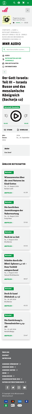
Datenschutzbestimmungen (13, 382)
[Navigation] (28, 3)
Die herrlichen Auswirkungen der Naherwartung (13, 210)
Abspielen (8, 193)
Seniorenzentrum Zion (11, 379)
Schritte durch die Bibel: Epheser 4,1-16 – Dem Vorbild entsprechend (15, 265)
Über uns (5, 352)
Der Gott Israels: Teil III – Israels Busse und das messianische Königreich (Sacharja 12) (14, 36)
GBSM (4, 373)
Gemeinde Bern (8, 367)
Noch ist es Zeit (11, 236)
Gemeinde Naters (9, 370)
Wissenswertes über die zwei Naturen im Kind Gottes (14, 180)
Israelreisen (7, 376)
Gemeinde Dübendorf (10, 364)
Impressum (6, 358)
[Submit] (4, 49)
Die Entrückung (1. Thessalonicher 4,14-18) (14, 323)
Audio (14, 30)
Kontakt (5, 355)
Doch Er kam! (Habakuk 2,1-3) (12, 295)
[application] (16, 125)
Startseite (6, 30)
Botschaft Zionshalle (10, 32)
